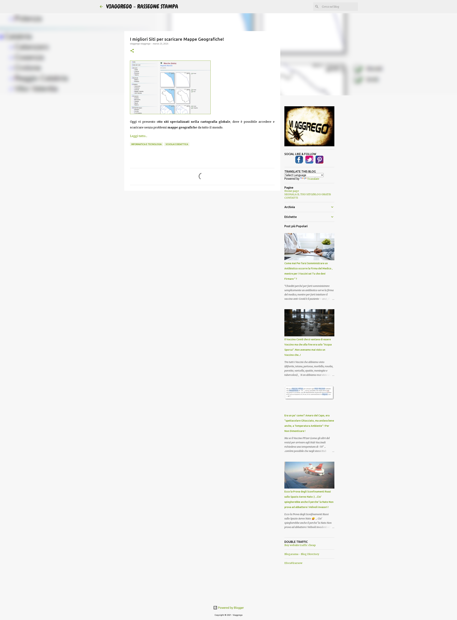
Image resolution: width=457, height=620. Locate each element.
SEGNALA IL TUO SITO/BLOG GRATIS (307, 194)
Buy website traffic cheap (300, 545)
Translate (313, 178)
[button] (132, 51)
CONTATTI (291, 197)
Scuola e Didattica (177, 144)
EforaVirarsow (293, 563)
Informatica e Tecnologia (146, 144)
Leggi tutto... (138, 136)
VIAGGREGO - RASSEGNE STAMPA (142, 6)
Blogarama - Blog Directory (301, 554)
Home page (291, 191)
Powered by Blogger (230, 607)
